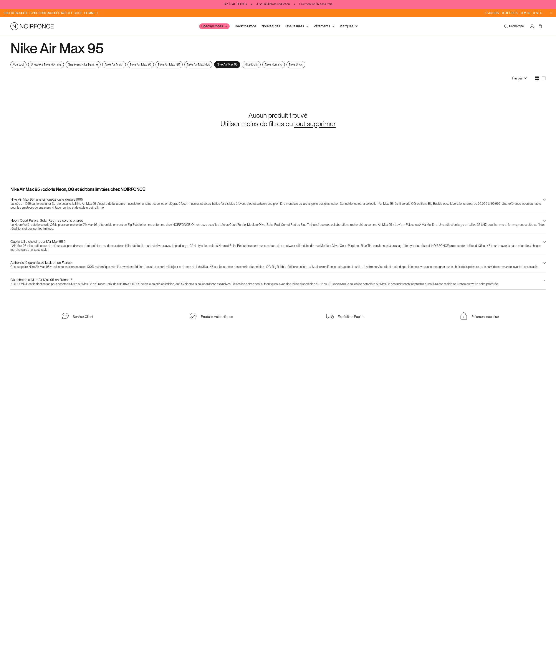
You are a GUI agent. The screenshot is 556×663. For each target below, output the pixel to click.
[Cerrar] (551, 13)
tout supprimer (315, 123)
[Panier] (540, 26)
